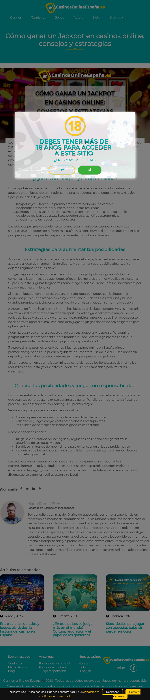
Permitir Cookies (126, 694)
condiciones (91, 692)
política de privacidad (55, 696)
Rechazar (112, 692)
